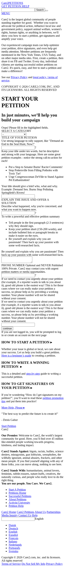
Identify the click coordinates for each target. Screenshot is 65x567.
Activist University (19, 502)
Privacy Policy (19, 77)
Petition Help (16, 505)
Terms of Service (11, 563)
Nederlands (15, 544)
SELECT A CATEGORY (16, 130)
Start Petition (8, 426)
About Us (40, 512)
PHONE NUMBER (32, 265)
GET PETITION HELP (15, 6)
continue (7, 328)
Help (35, 515)
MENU (5, 13)
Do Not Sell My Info (33, 563)
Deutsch (13, 528)
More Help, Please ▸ (13, 407)
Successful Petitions (20, 496)
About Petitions (17, 499)
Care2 (4, 3)
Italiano (13, 541)
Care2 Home (8, 512)
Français (13, 538)
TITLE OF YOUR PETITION (19, 137)
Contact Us (24, 515)
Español (13, 534)
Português (14, 547)
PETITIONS (15, 3)
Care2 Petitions (25, 512)
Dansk (12, 525)
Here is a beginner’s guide (16, 355)
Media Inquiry (9, 515)
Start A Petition (17, 489)
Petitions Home (17, 492)
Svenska (13, 551)
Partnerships (53, 512)
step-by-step (33, 373)
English (39, 518)
